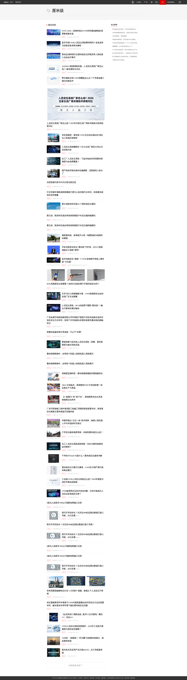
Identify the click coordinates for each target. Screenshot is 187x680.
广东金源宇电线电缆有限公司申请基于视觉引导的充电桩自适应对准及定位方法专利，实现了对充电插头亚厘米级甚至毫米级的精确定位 (75, 320)
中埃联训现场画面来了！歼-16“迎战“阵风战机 (126, 43)
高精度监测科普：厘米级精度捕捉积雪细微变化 (82, 373)
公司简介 (80, 678)
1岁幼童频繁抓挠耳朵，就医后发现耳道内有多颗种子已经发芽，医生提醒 (126, 32)
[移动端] (133, 2)
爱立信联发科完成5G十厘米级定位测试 (79, 204)
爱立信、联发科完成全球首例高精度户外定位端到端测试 (71, 215)
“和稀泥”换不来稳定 (118, 60)
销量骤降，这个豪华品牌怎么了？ (122, 46)
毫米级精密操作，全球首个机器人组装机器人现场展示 (70, 354)
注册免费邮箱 (170, 2)
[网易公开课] (139, 2)
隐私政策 (103, 678)
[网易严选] (146, 2)
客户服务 (97, 678)
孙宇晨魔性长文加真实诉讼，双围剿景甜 (124, 56)
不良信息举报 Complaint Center (115, 678)
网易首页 (6, 2)
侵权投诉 (132, 678)
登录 (163, 2)
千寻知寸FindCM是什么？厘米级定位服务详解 (82, 456)
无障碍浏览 (18, 2)
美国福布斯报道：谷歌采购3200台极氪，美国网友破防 (126, 39)
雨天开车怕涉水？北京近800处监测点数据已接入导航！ (70, 524)
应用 (11, 2)
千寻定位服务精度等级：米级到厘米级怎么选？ (82, 432)
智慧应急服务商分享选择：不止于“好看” (64, 332)
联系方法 (86, 678)
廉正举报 (127, 678)
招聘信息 (92, 678)
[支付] (152, 2)
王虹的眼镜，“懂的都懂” (119, 36)
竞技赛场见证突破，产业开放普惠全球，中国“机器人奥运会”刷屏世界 (126, 29)
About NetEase (73, 678)
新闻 (49, 528)
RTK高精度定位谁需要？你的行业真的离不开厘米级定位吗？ (73, 284)
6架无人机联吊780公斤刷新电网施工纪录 (64, 503)
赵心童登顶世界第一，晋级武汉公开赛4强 (125, 53)
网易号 (64, 37)
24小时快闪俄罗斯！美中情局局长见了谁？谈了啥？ (126, 49)
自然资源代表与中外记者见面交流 (61, 182)
